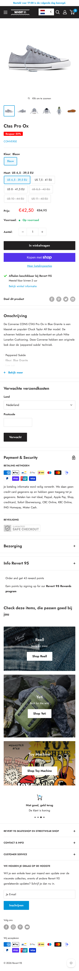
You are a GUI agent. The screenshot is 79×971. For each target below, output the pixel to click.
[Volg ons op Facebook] (6, 927)
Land (7, 397)
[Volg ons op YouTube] (27, 927)
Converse (10, 141)
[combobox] (46, 11)
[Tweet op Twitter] (65, 299)
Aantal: (8, 232)
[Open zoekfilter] (58, 12)
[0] (72, 12)
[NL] (46, 11)
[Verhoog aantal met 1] (42, 232)
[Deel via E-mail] (72, 299)
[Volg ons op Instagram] (13, 927)
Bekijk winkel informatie (23, 286)
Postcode (9, 414)
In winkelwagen (39, 245)
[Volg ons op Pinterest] (20, 927)
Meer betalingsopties (39, 266)
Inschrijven (16, 905)
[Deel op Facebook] (51, 299)
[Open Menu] (5, 12)
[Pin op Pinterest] (58, 299)
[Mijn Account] (65, 12)
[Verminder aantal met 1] (23, 232)
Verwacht (15, 437)
